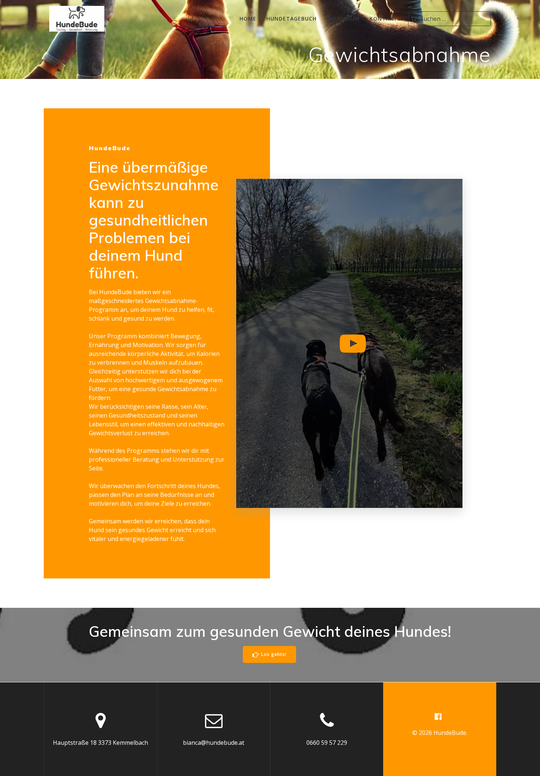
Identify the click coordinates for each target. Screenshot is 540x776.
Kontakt (383, 18)
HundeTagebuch (291, 18)
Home (248, 18)
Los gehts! (274, 654)
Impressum (343, 18)
